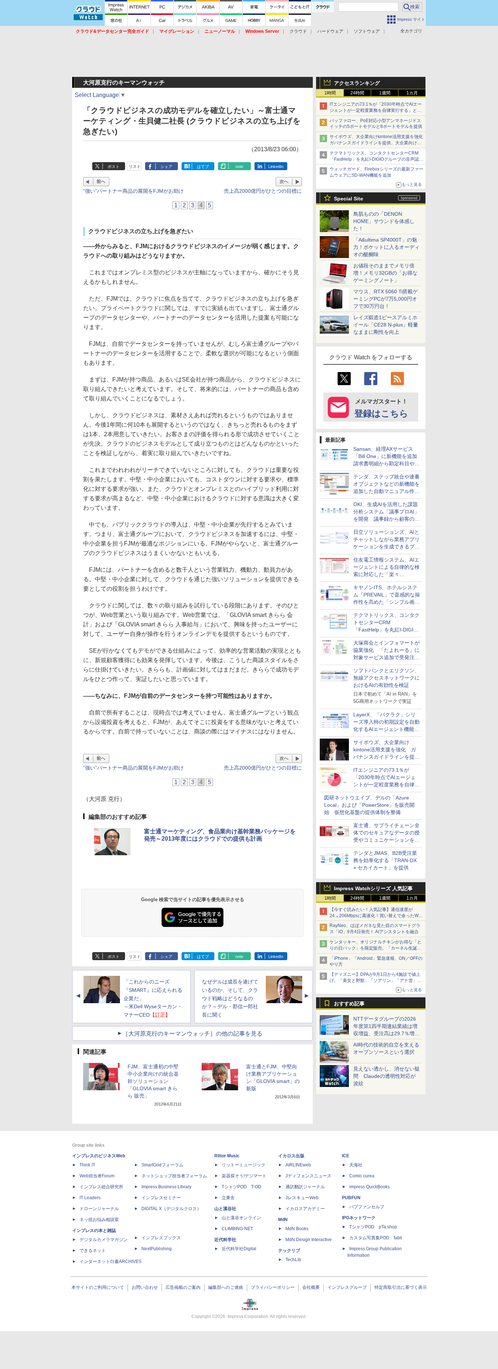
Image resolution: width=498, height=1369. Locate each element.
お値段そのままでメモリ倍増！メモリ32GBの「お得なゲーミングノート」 (385, 273)
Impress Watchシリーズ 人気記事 (373, 888)
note (239, 166)
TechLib (293, 1259)
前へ (101, 181)
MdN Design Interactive (308, 1239)
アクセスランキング (357, 83)
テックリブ (289, 1250)
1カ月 (412, 92)
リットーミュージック (243, 1164)
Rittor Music (227, 1155)
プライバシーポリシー (273, 1287)
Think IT (87, 1164)
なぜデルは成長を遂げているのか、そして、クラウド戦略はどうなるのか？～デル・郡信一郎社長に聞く (230, 998)
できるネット (92, 1250)
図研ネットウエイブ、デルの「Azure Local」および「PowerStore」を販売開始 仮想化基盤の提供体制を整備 (369, 805)
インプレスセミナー (161, 1197)
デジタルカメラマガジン (103, 1239)
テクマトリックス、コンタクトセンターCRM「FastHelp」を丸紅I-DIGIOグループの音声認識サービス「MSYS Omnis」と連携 (376, 159)
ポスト (114, 166)
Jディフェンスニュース (308, 1175)
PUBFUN (351, 1197)
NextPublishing (156, 1248)
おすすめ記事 (349, 1003)
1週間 (384, 92)
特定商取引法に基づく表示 (400, 1287)
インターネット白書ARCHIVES (110, 1261)
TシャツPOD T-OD (241, 1186)
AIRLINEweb (298, 1164)
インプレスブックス (161, 1237)
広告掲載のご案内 (183, 1287)
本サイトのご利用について (97, 1287)
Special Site (348, 199)
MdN (283, 1219)
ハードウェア (330, 31)
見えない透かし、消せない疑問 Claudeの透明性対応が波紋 (386, 1076)
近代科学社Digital (239, 1248)
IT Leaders (90, 1197)
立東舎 (228, 1197)
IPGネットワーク (359, 1217)
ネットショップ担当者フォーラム (174, 1175)
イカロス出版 (291, 1155)
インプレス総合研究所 (101, 1186)
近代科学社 (225, 1239)
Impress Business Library (166, 1186)
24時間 (357, 92)
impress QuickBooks (369, 1186)
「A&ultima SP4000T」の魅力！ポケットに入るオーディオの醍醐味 (386, 247)
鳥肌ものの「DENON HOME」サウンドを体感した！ (384, 221)
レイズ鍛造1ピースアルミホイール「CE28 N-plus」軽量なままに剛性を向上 (385, 324)
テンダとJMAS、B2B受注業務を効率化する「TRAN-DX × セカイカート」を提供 (385, 860)
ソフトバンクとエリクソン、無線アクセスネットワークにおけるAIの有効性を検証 (386, 678)
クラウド (298, 31)
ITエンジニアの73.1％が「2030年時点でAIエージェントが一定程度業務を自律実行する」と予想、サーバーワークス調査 (376, 110)
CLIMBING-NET (237, 1228)
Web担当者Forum (96, 1175)
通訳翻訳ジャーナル (305, 1186)
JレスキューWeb (302, 1197)
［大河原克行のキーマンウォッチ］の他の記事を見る (192, 1033)
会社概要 (311, 1287)
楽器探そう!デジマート (244, 1175)
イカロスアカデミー (305, 1208)
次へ (284, 181)
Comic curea (361, 1175)
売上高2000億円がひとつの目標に (263, 191)
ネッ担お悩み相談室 (99, 1219)
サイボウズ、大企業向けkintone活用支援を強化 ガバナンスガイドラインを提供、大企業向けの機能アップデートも (378, 143)
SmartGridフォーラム (162, 1164)
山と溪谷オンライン (241, 1217)
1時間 (330, 92)
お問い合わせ (145, 1287)
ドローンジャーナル (99, 1208)
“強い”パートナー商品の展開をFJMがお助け (133, 191)
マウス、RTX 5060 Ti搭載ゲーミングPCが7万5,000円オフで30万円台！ (385, 299)
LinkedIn (275, 166)
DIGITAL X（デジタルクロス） (171, 1208)
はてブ (203, 166)
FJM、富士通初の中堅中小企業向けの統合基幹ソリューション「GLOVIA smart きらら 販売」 (153, 1081)
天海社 (355, 1164)
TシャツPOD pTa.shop (373, 1226)
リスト (135, 166)
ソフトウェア (367, 31)
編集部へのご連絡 (225, 1287)
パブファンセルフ (366, 1206)
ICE (345, 1155)
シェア (166, 166)
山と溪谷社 (225, 1208)
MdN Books (296, 1228)
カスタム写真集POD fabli (375, 1237)
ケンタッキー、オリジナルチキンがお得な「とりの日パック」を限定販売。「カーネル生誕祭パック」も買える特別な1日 (375, 948)
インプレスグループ (347, 1287)
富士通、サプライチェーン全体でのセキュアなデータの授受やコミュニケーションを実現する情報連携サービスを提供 (386, 839)
